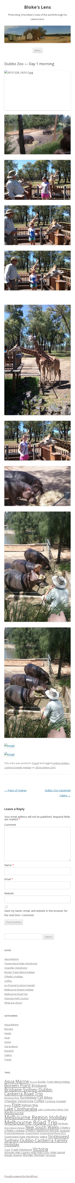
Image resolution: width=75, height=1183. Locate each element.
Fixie (16, 1105)
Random (9, 1050)
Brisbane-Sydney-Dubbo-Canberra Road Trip (28, 1092)
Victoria (40, 1149)
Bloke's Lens (37, 7)
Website (9, 893)
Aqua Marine (11, 959)
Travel (35, 763)
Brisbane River (11, 1097)
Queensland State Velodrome (20, 963)
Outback (65, 1130)
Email (8, 879)
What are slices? (13, 1002)
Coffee (8, 981)
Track (7, 1149)
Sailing (8, 1055)
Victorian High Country (16, 998)
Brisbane (39, 1085)
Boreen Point (17, 1085)
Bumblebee (28, 1097)
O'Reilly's (65, 1127)
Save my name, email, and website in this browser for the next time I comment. (36, 913)
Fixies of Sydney (15, 790)
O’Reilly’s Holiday (13, 976)
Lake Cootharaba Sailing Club (53, 1109)
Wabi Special (57, 1152)
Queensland (32, 1133)
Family (7, 1033)
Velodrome (25, 1149)
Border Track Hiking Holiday (19, 972)
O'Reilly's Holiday (14, 1130)
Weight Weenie (13, 1155)
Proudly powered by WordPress (21, 1176)
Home (7, 1042)
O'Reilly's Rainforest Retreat (42, 1130)
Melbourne (14, 1112)
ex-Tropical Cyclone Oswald (19, 985)
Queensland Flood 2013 (53, 1133)
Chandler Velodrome (15, 967)
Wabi (33, 1152)
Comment (10, 824)
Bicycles (8, 1029)
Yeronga (50, 1155)
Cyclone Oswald (55, 1101)
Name (9, 865)
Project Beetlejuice (14, 1133)
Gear (7, 1037)
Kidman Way (29, 1105)
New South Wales (42, 1127)
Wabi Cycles (43, 1152)
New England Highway (14, 1128)
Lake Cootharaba (20, 1109)
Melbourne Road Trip (16, 994)
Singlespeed (58, 1136)
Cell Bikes (44, 1097)
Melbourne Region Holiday (19, 989)
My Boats (63, 1123)
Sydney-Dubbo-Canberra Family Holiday (36, 1142)
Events (7, 1105)
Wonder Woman (34, 1155)
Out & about (11, 1046)
